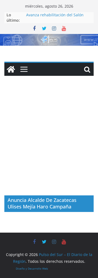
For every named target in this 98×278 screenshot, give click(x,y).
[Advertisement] (49, 144)
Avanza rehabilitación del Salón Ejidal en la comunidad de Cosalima (58, 17)
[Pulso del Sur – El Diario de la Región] (49, 38)
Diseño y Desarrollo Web (32, 268)
